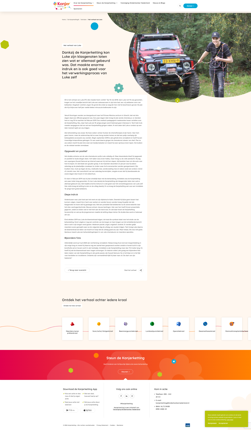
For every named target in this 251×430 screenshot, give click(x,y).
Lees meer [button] (230, 420)
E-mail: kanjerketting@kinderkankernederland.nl (163, 401)
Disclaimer (120, 425)
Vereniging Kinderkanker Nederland (135, 3)
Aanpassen (212, 423)
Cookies (112, 425)
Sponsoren (78, 9)
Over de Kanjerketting (83, 3)
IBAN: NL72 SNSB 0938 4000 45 (163, 407)
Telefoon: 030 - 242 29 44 (163, 395)
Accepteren (223, 423)
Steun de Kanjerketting (106, 3)
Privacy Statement (102, 425)
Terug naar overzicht (77, 270)
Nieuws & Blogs (159, 3)
